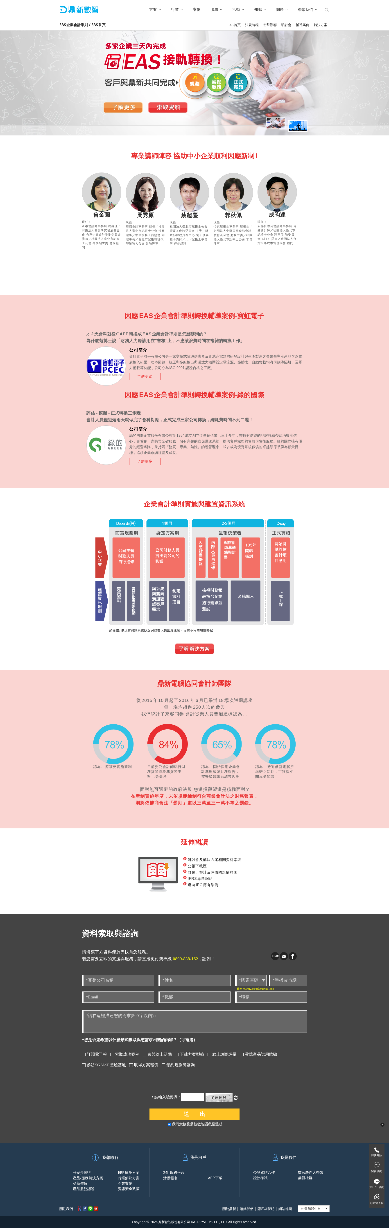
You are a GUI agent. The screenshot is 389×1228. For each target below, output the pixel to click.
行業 (175, 9)
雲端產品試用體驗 (261, 1054)
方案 (153, 9)
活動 (236, 9)
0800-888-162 (185, 958)
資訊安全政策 (129, 1188)
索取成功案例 (127, 1054)
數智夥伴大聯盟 (310, 1172)
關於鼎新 (229, 1209)
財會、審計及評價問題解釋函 (212, 872)
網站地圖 (285, 1209)
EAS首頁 (234, 24)
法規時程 (252, 24)
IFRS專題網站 (200, 879)
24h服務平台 (173, 1172)
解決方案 (320, 24)
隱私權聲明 (213, 1124)
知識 (258, 9)
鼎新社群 (305, 1177)
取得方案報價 (146, 1065)
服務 (214, 9)
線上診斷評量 (224, 1054)
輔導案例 (302, 24)
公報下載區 (197, 866)
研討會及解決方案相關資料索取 (214, 860)
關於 (280, 9)
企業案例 (125, 1183)
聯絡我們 (246, 1209)
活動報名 (170, 1177)
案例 (197, 9)
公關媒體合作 (264, 1172)
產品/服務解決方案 (88, 1177)
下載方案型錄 (192, 1054)
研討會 (286, 24)
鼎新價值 (80, 1183)
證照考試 (260, 1177)
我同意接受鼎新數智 (197, 1124)
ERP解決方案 (128, 1172)
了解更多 (123, 107)
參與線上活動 (159, 1054)
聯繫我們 (305, 9)
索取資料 (168, 107)
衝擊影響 (270, 24)
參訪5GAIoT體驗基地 (106, 1065)
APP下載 (215, 1177)
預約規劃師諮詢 (180, 1065)
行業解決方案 (129, 1177)
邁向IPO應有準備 (203, 885)
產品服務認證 (84, 1188)
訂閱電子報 (97, 1054)
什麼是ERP (82, 1172)
